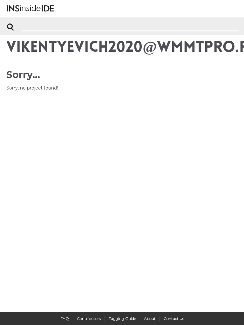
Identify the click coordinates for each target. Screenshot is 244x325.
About (150, 318)
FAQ (64, 318)
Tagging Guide (122, 318)
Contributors (89, 318)
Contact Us (174, 318)
